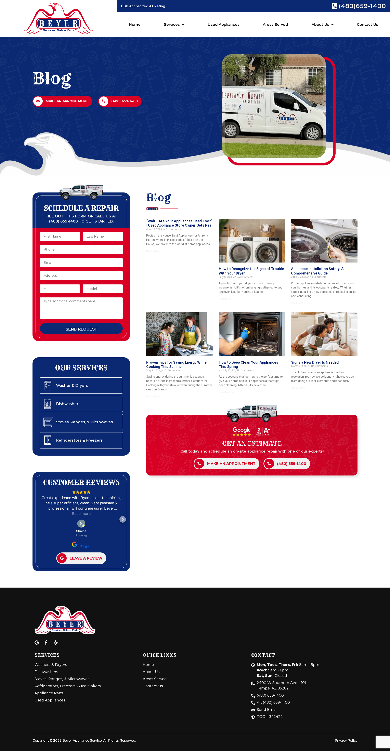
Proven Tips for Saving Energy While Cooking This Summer (176, 364)
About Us (320, 24)
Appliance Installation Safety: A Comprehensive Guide (317, 271)
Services (172, 24)
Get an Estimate (252, 443)
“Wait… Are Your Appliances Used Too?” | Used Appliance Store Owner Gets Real (179, 223)
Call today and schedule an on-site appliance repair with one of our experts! (252, 451)
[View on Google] (81, 524)
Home (135, 24)
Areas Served (275, 24)
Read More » (153, 251)
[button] (40, 519)
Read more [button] (81, 513)
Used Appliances (223, 24)
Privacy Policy (346, 740)
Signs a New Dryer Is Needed (315, 362)
